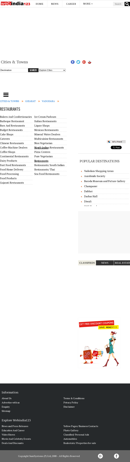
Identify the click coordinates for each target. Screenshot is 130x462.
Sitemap (6, 411)
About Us (7, 398)
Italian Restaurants (45, 121)
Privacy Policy (70, 402)
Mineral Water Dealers (47, 134)
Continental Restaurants (14, 156)
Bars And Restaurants (12, 125)
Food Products (8, 178)
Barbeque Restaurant (12, 121)
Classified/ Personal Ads (76, 434)
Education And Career (13, 430)
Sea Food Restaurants (46, 174)
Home (39, 3)
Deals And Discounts (13, 443)
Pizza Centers (42, 152)
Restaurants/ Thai (44, 169)
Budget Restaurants (11, 130)
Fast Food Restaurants (13, 165)
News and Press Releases (15, 426)
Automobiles (70, 438)
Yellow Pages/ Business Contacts (80, 426)
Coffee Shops (7, 152)
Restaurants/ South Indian (49, 165)
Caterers (5, 138)
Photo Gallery (70, 430)
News (54, 3)
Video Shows (8, 434)
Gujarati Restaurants (12, 182)
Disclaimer (69, 406)
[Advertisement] (65, 33)
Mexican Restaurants (46, 130)
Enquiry (6, 406)
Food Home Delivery (11, 169)
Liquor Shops (42, 125)
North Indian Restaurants (49, 147)
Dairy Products (8, 160)
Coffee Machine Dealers (13, 147)
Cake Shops (6, 134)
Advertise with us (11, 402)
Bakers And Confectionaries (16, 116)
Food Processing (9, 174)
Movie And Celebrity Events (16, 438)
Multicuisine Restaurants (48, 138)
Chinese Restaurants (12, 143)
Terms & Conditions (73, 398)
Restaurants (41, 160)
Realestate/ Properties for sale (79, 443)
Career (71, 3)
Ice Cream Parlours (45, 116)
